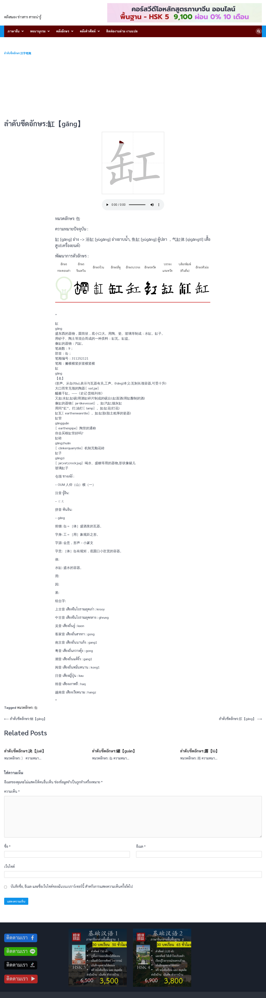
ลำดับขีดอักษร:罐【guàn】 (114, 750)
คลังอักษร (62, 31)
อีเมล (141, 846)
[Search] (259, 31)
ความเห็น (12, 791)
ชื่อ (7, 846)
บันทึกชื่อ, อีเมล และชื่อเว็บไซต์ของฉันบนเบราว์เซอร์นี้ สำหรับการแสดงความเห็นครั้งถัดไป (72, 886)
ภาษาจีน (13, 31)
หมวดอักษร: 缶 (27, 707)
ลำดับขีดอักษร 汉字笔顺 (17, 53)
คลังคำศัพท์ (88, 31)
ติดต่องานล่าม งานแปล (122, 31)
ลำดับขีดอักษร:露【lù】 (199, 750)
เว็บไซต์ (9, 866)
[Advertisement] (133, 87)
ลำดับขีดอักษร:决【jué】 (25, 750)
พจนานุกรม (38, 31)
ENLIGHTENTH (27, 10)
